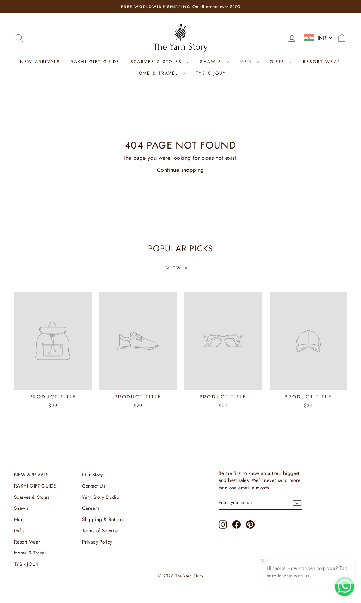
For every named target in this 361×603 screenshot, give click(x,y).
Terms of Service (100, 530)
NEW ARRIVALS (40, 61)
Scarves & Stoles (157, 61)
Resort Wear (322, 61)
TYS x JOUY (211, 73)
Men (247, 61)
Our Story (92, 474)
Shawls (212, 61)
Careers (90, 507)
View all (180, 268)
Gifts (278, 61)
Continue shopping (180, 170)
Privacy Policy (97, 541)
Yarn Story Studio (100, 497)
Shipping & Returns (103, 519)
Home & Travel (157, 73)
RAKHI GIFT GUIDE (95, 61)
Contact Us (93, 485)
